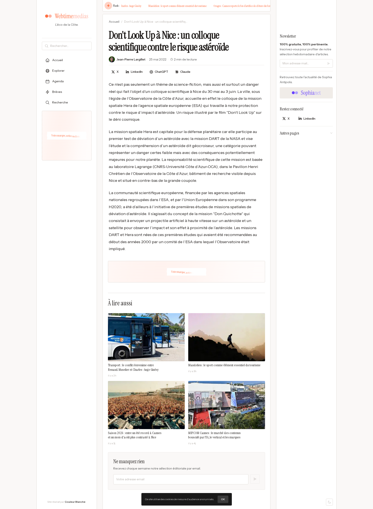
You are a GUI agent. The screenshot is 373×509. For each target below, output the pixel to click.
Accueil (114, 22)
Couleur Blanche (75, 501)
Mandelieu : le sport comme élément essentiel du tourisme (167, 6)
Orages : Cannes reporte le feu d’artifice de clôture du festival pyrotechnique (241, 6)
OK (223, 499)
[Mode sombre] (329, 502)
